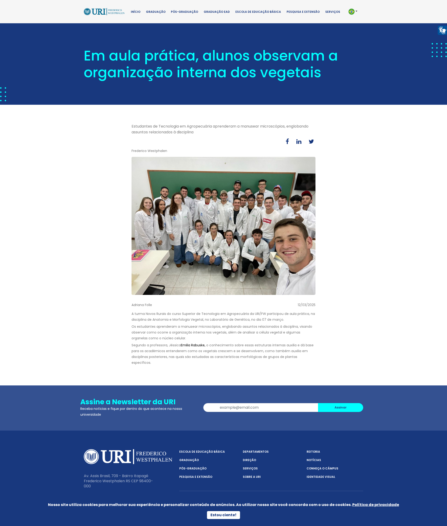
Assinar (341, 407)
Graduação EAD (217, 12)
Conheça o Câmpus (322, 468)
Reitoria (313, 452)
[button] (355, 12)
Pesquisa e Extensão (303, 12)
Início (135, 12)
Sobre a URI (252, 477)
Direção (249, 460)
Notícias (314, 460)
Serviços (332, 12)
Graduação (156, 12)
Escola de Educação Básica (258, 12)
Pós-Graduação (184, 12)
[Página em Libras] (442, 30)
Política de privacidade (375, 504)
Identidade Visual (321, 477)
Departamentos (256, 452)
